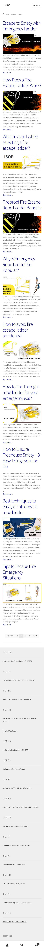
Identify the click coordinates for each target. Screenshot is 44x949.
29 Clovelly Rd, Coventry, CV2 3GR (15, 750)
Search (22, 945)
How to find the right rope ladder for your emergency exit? (21, 392)
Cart (33, 943)
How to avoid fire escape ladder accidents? (18, 330)
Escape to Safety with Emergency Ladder (22, 26)
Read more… (8, 73)
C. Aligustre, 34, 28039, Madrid (14, 769)
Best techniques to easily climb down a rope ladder (20, 506)
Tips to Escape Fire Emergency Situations (19, 572)
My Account (7, 945)
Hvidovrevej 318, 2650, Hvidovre (15, 921)
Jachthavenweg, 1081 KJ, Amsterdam (17, 902)
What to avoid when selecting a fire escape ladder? (20, 142)
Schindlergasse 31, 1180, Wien (14, 864)
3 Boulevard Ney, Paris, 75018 (14, 883)
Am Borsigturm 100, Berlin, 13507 (15, 826)
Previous (10, 636)
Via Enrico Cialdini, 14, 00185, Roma (16, 845)
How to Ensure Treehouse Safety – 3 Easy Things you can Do (21, 457)
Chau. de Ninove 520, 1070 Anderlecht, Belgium (20, 807)
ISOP (6, 5)
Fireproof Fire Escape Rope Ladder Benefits (22, 205)
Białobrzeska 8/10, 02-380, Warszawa (17, 788)
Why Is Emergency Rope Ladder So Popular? (19, 264)
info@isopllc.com (11, 731)
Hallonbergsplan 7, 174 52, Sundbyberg (18, 699)
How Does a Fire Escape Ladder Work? (22, 82)
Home (7, 14)
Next (35, 636)
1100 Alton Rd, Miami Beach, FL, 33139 (17, 661)
